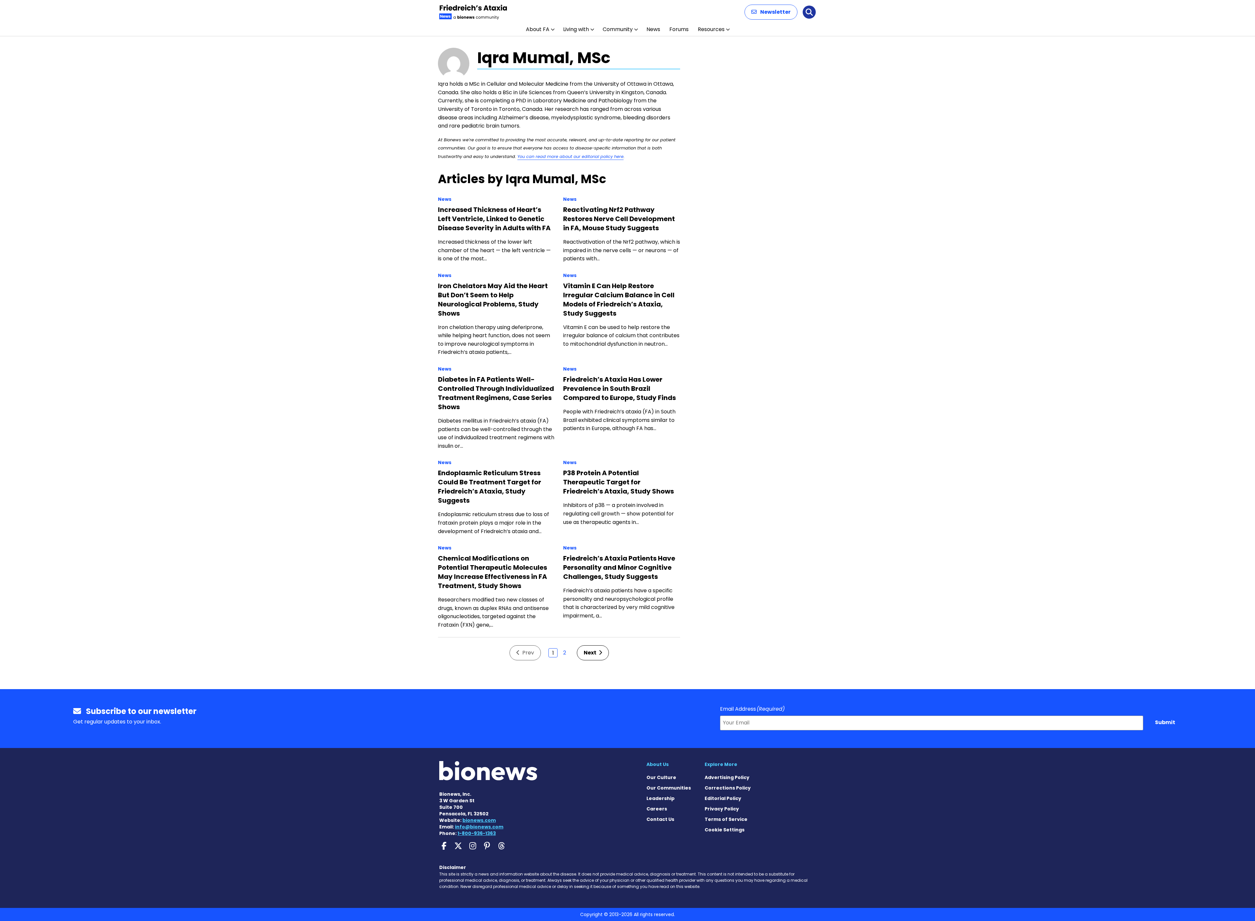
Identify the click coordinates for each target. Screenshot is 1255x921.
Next (590, 652)
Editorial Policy (723, 798)
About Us (657, 764)
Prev (527, 652)
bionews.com (479, 820)
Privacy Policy (722, 809)
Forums (679, 29)
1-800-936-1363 (477, 833)
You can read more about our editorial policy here (570, 156)
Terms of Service (726, 819)
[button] (771, 12)
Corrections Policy (728, 788)
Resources (711, 29)
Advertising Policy (727, 777)
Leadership (660, 798)
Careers (656, 809)
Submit (1165, 722)
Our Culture (661, 777)
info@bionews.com (479, 827)
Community (618, 29)
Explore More (721, 764)
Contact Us (660, 819)
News (653, 29)
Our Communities (668, 788)
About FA (537, 29)
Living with (576, 29)
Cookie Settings (725, 829)
